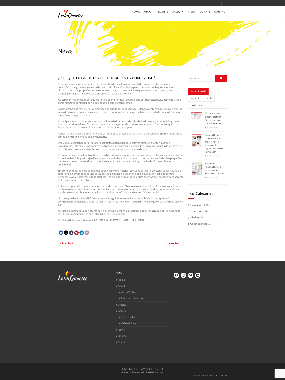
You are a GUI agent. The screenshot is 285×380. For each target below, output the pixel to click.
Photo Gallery (129, 317)
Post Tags (196, 105)
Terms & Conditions (218, 375)
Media (194, 217)
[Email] (87, 232)
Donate (205, 11)
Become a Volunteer (132, 298)
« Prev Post (66, 243)
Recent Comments (201, 98)
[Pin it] (76, 232)
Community (197, 205)
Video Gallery (128, 323)
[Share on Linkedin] (81, 232)
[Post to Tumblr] (71, 232)
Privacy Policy (200, 375)
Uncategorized (199, 223)
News (192, 11)
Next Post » (175, 243)
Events (163, 11)
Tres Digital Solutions (155, 372)
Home (136, 11)
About (148, 11)
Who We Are (128, 292)
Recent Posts (198, 91)
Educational (197, 211)
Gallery (177, 11)
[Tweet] (66, 232)
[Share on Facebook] (61, 232)
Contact (220, 11)
